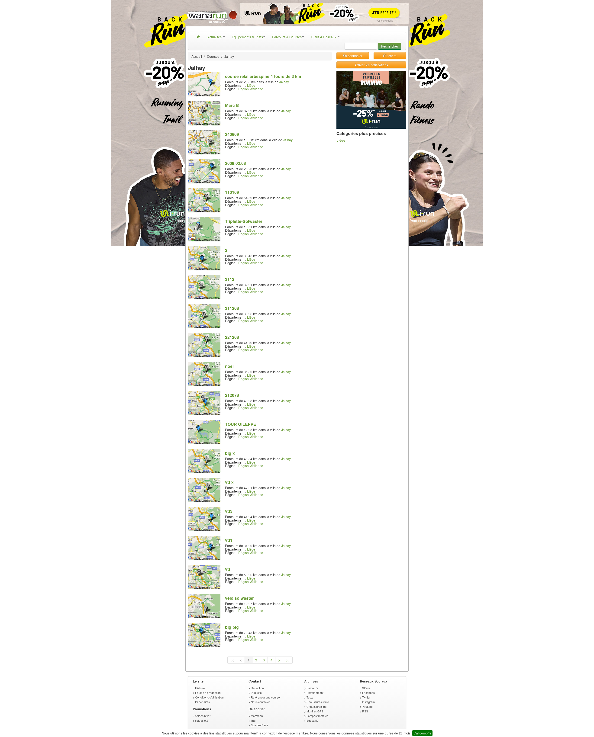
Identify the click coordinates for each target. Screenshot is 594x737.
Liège (251, 85)
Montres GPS (315, 711)
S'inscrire (390, 55)
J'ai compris (422, 733)
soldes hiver (202, 716)
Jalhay (284, 82)
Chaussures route (318, 702)
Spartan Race (259, 725)
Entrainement (315, 693)
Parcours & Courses (287, 37)
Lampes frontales (317, 716)
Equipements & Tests (247, 37)
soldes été (201, 720)
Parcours (312, 688)
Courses (213, 56)
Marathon (257, 716)
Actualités (215, 37)
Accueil (196, 56)
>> (288, 660)
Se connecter (352, 55)
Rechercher (389, 46)
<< (232, 660)
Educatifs (312, 720)
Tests (310, 697)
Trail (253, 720)
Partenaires (202, 702)
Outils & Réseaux (324, 37)
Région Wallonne (250, 89)
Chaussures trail (317, 706)
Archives (311, 681)
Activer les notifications (371, 65)
